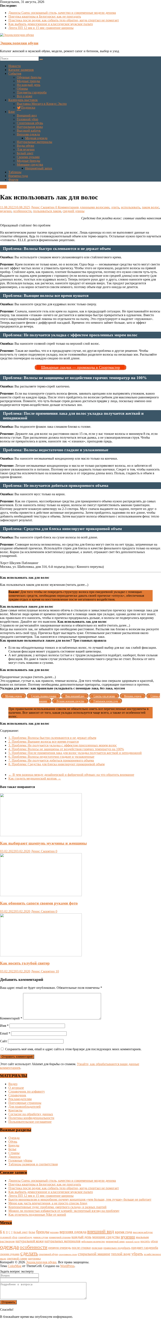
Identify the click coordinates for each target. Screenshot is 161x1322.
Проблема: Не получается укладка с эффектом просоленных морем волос (62, 745)
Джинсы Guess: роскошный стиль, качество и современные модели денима (62, 12)
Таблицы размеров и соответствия (33, 1164)
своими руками (9, 1254)
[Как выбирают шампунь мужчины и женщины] (41, 835)
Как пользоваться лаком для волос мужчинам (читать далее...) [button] (44, 584)
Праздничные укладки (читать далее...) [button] (28, 677)
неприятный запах (115, 1241)
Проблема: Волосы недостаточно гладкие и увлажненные (51, 756)
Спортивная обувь (30, 123)
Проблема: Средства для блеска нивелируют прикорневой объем (56, 764)
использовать (130, 207)
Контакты (15, 1110)
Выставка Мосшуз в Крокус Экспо (42, 103)
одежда (9, 1246)
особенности (22, 211)
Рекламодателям (20, 1099)
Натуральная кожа (30, 127)
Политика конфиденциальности (31, 1118)
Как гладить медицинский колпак (34, 778)
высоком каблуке (143, 1232)
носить (145, 1241)
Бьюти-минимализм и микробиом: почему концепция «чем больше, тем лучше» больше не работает (79, 1199)
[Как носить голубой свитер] (41, 955)
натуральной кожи (30, 1241)
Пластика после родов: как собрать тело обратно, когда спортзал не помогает (63, 20)
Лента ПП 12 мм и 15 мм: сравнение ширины (41, 28)
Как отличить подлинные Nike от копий (37, 1214)
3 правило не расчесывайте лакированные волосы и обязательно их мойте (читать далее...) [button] (65, 625)
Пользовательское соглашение (30, 1121)
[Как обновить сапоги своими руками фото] (41, 895)
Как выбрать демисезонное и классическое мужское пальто (50, 24)
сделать (29, 1253)
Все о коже (24, 96)
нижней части (133, 1241)
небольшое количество (93, 1241)
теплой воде (121, 1254)
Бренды (13, 1145)
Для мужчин (26, 149)
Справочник (17, 1095)
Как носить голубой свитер (25, 963)
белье (32, 1232)
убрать (137, 1254)
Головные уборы (20, 1160)
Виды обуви (25, 145)
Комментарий (11, 1018)
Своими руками (28, 157)
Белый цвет (25, 153)
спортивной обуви (48, 1254)
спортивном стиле (68, 1254)
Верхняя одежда (28, 134)
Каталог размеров (21, 69)
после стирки (81, 1247)
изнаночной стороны (60, 1237)
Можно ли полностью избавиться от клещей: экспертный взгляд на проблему (63, 1211)
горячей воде (25, 1237)
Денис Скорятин (43, 207)
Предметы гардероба (32, 92)
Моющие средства (30, 164)
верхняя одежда (73, 1232)
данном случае (40, 1237)
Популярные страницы (24, 1103)
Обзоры (22, 88)
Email (5, 1033)
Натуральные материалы (34, 142)
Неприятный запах (38, 168)
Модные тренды (28, 81)
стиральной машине (94, 1254)
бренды (42, 1231)
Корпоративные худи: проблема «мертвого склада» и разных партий (57, 1207)
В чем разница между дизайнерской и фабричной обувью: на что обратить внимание (71, 774)
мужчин (6, 211)
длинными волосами (94, 207)
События (14, 73)
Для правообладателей (24, 1106)
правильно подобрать (116, 1247)
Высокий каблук (29, 130)
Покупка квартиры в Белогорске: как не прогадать (44, 16)
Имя (4, 1025)
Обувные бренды (29, 77)
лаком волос (150, 207)
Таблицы (14, 172)
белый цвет (20, 1232)
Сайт (3, 1041)
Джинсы (14, 1156)
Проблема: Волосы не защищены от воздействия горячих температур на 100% (66, 749)
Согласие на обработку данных (30, 1114)
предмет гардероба (144, 1247)
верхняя (54, 1232)
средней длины (73, 211)
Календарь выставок (23, 100)
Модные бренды (28, 160)
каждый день (81, 1237)
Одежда (13, 1138)
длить (115, 207)
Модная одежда (36, 138)
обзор (154, 1241)
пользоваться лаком (47, 211)
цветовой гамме (17, 1258)
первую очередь (59, 1247)
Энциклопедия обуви (19, 43)
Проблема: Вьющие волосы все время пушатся (43, 741)
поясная (97, 1247)
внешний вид (100, 1231)
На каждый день (28, 85)
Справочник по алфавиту (26, 1091)
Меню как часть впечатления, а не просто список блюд (47, 1203)
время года (123, 1232)
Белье (12, 1149)
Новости (14, 66)
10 (57, 971)
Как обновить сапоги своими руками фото (39, 903)
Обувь (12, 1141)
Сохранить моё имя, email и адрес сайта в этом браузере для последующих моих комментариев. (73, 1049)
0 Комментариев (67, 207)
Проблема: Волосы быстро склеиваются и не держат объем (52, 738)
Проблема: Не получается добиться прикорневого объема (51, 760)
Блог (11, 111)
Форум (13, 179)
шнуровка (34, 1258)
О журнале (16, 1087)
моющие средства (106, 1237)
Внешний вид (27, 115)
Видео (12, 1084)
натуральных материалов (62, 1241)
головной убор (8, 1237)
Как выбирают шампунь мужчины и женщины (43, 843)
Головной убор (27, 119)
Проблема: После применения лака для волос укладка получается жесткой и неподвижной (75, 753)
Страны (13, 1153)
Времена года (18, 176)
